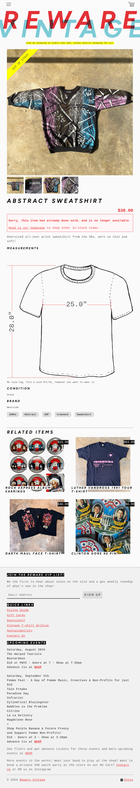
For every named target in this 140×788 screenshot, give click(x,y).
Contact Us (16, 636)
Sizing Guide (18, 610)
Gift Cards (16, 615)
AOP (46, 414)
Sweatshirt (84, 414)
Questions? (16, 620)
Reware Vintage (32, 780)
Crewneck (63, 414)
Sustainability (19, 630)
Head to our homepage (27, 228)
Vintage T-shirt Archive (28, 625)
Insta (128, 780)
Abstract (30, 414)
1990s (12, 414)
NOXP (28, 753)
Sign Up (92, 594)
